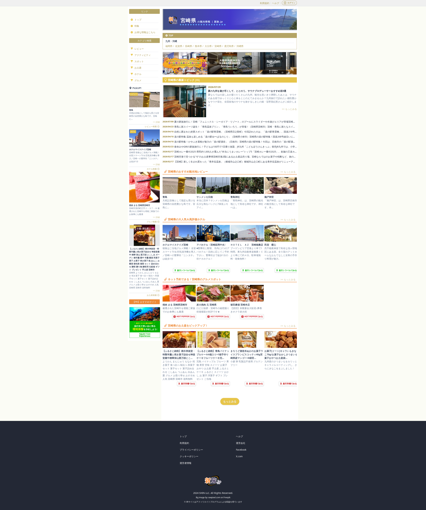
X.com (239, 456)
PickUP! (136, 88)
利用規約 (264, 3)
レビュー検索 (151, 126)
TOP (171, 35)
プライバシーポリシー (191, 449)
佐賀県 (178, 46)
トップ (183, 436)
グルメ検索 (152, 221)
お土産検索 (152, 295)
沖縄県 (239, 46)
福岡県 (168, 46)
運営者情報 (185, 463)
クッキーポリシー (189, 456)
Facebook (241, 449)
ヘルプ (275, 3)
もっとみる (229, 401)
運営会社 (240, 443)
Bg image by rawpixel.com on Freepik (213, 497)
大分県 (208, 46)
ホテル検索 (152, 169)
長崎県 (188, 46)
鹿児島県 (229, 46)
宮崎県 (217, 46)
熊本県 (198, 46)
